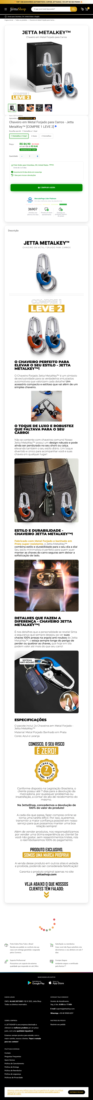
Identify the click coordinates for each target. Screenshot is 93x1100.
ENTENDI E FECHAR (76, 1092)
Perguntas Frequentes (13, 1057)
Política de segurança (13, 1074)
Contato (8, 1053)
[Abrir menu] (6, 9)
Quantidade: (13, 156)
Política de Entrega (12, 1067)
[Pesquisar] (73, 9)
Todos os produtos (21, 20)
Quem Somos (10, 1060)
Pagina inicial (9, 20)
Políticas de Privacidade (14, 1078)
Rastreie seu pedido (57, 1025)
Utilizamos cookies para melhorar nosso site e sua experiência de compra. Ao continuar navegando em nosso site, (35, 1092)
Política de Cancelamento (14, 1064)
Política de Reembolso (13, 1071)
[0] (86, 9)
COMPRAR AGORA (47, 187)
